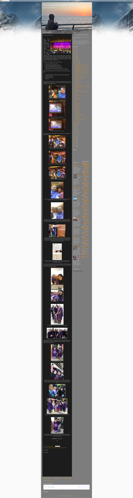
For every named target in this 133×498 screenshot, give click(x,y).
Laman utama (57, 478)
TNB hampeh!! (79, 175)
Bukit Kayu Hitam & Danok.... (79, 198)
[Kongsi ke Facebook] (58, 446)
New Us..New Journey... (85, 216)
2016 (75, 59)
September (77, 123)
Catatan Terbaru (47, 478)
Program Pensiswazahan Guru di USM (76, 187)
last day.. (74, 227)
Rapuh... (76, 105)
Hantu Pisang (77, 75)
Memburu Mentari (86, 243)
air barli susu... (79, 246)
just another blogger (85, 212)
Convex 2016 (48, 447)
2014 (75, 137)
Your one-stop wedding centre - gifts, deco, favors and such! (86, 200)
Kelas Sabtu (77, 121)
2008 (75, 145)
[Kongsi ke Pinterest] (59, 446)
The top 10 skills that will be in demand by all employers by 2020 (86, 208)
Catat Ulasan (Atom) (50, 480)
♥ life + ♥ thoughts (85, 195)
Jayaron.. (76, 80)
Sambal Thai (77, 120)
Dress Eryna (77, 84)
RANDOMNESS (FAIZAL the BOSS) (86, 172)
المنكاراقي (85, 252)
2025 (75, 49)
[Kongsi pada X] (57, 446)
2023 (75, 52)
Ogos (76, 124)
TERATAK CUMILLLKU (85, 242)
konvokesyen (58, 447)
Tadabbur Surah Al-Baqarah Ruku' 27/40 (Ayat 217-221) (86, 175)
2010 (75, 142)
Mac (76, 131)
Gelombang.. (77, 110)
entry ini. (54, 83)
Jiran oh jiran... (75, 208)
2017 (75, 57)
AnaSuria (85, 250)
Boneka (76, 94)
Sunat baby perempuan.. (75, 237)
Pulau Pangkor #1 (78, 109)
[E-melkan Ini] (55, 446)
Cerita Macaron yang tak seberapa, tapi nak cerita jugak (86, 229)
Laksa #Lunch (77, 90)
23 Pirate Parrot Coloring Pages (85, 185)
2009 (75, 144)
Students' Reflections (78, 95)
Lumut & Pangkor (78, 98)
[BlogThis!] (56, 446)
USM (65, 447)
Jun (76, 127)
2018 (75, 56)
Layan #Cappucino (78, 87)
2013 (75, 138)
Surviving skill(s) (85, 196)
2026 (75, 48)
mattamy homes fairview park (85, 180)
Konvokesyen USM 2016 (79, 76)
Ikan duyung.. (77, 106)
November (77, 61)
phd (63, 447)
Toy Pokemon (77, 116)
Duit (75, 101)
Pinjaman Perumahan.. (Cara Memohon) (76, 165)
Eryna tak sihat (77, 113)
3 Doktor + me (77, 83)
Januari (76, 134)
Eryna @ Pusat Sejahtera (79, 114)
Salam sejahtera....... (85, 237)
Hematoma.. (79, 218)
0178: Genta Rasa (86, 234)
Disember (77, 60)
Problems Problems (86, 213)
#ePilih (76, 102)
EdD (51, 447)
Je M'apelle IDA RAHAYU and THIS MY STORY (86, 164)
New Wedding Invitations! (85, 203)
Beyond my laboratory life (85, 227)
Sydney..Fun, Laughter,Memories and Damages (86, 218)
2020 (75, 53)
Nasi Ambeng (77, 99)
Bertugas (76, 79)
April (76, 130)
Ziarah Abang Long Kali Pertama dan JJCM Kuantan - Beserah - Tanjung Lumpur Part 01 (86, 167)
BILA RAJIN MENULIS (85, 179)
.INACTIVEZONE (86, 183)
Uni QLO (76, 117)
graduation (54, 447)
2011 (75, 141)
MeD (61, 447)
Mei (76, 128)
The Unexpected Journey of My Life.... (62, 5)
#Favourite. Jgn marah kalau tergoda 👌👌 (82, 86)
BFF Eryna (77, 88)
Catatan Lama (68, 478)
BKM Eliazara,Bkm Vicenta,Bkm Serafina (86, 223)
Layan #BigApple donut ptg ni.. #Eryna (81, 91)
